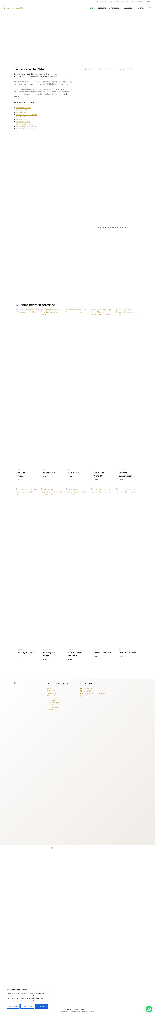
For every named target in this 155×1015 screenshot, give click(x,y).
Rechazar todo (27, 1006)
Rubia (53, 698)
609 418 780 (116, 2)
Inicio (92, 8)
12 (125, 227)
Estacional (55, 703)
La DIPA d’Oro (21, 119)
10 (120, 227)
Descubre (102, 8)
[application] (133, 8)
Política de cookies (74, 1012)
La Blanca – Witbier (23, 107)
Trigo (53, 700)
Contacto (142, 8)
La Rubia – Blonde (23, 110)
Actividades (114, 8)
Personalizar (13, 1006)
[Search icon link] (150, 8)
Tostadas (54, 707)
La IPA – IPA (20, 117)
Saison (30, 124)
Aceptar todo (41, 1006)
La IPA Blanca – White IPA (26, 126)
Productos (127, 8)
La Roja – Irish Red (23, 112)
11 (122, 227)
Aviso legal (64, 1012)
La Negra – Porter (23, 121)
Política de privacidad (87, 1012)
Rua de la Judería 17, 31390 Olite (134, 2)
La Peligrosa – (22, 124)
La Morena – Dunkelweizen (26, 114)
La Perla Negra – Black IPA (26, 128)
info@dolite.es (103, 2)
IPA (52, 705)
